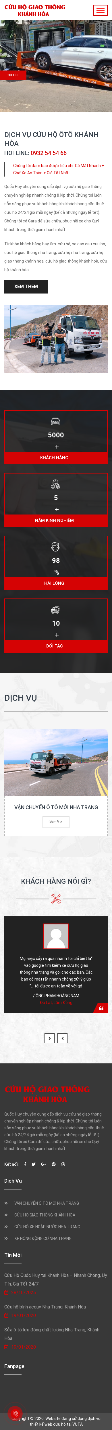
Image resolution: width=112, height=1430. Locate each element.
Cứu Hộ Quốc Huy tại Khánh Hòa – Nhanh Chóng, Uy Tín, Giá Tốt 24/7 (55, 1280)
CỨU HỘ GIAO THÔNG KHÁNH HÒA (44, 1215)
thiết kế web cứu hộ (48, 1424)
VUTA (77, 1424)
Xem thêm (26, 286)
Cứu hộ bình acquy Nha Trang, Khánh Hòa (45, 1307)
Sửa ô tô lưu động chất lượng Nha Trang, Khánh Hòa (51, 1334)
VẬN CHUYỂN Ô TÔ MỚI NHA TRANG (56, 807)
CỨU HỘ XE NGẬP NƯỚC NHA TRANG (47, 1226)
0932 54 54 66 (49, 153)
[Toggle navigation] (100, 10)
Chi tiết (13, 75)
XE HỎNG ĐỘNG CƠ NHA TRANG (43, 1238)
